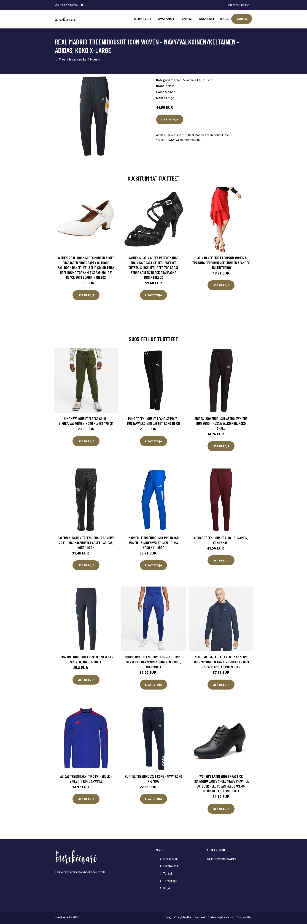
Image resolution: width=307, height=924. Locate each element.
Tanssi (186, 19)
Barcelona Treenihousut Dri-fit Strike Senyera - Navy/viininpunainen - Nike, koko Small (153, 662)
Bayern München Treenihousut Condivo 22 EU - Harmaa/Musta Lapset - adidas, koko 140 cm (86, 542)
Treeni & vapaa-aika (72, 59)
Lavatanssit (166, 19)
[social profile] (82, 4)
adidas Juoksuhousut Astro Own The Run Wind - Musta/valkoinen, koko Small (221, 423)
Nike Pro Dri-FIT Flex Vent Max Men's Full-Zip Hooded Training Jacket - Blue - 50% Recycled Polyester (221, 662)
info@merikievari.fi (238, 4)
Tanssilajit (206, 19)
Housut (95, 59)
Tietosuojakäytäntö (221, 917)
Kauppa (241, 19)
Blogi (224, 19)
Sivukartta (244, 917)
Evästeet (199, 917)
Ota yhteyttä (182, 917)
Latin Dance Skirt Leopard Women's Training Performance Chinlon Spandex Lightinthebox (221, 262)
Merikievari (142, 19)
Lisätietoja (169, 119)
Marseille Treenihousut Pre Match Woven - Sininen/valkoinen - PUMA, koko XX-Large (153, 542)
